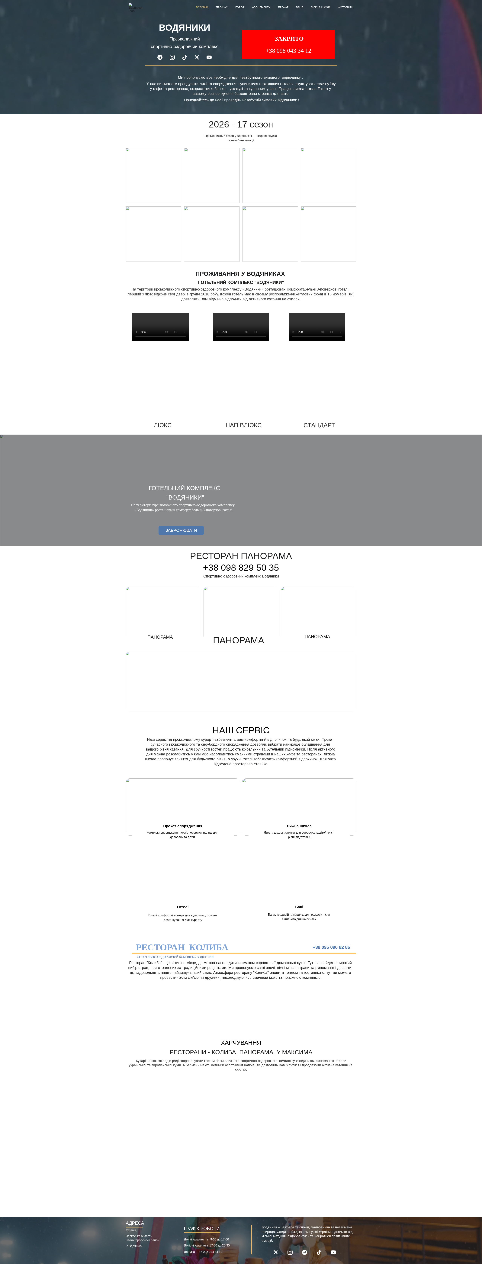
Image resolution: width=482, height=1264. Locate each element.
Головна (202, 7)
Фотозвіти (345, 7)
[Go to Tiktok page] (186, 57)
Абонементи (261, 7)
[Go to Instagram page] (174, 57)
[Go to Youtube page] (209, 57)
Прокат (283, 7)
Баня (299, 7)
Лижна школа (320, 7)
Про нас (222, 7)
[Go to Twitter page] (198, 57)
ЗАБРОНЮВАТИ (181, 530)
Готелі (240, 7)
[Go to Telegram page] (161, 57)
